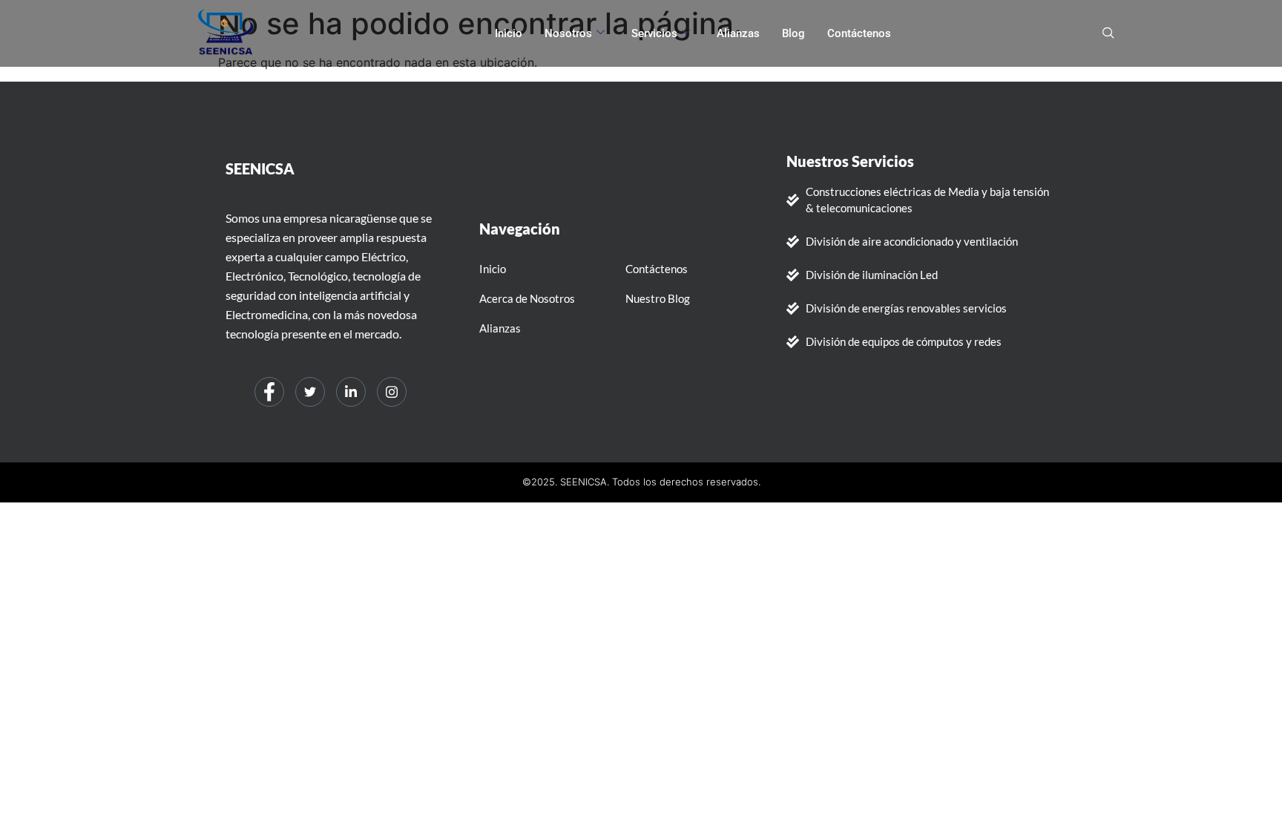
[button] (1108, 33)
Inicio (508, 33)
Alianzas (738, 33)
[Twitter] (310, 392)
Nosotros (568, 33)
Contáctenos (859, 33)
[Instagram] (392, 392)
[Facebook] (269, 392)
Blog (793, 33)
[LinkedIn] (351, 392)
